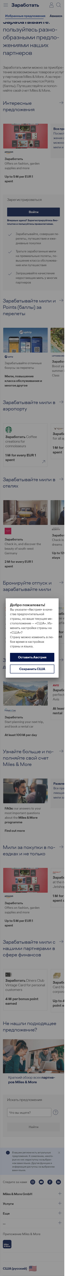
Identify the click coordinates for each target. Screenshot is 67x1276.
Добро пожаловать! (27, 605)
